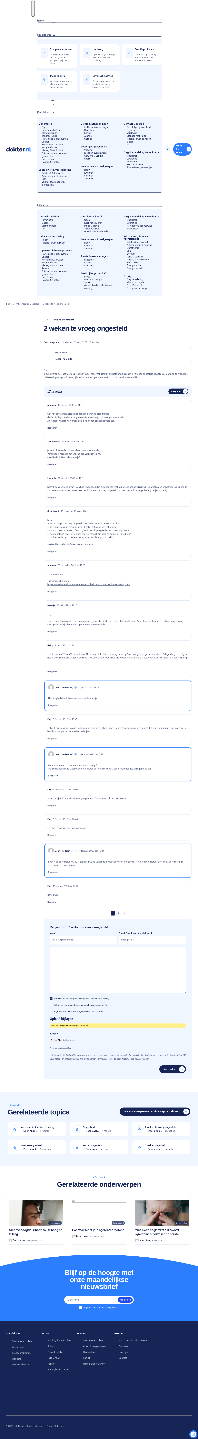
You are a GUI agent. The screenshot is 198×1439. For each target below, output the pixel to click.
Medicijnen (132, 155)
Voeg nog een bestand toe (60, 1048)
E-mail (135, 933)
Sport (87, 158)
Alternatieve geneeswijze (139, 167)
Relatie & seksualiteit (137, 242)
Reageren (176, 391)
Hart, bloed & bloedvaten (55, 138)
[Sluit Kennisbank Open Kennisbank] (52, 100)
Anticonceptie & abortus (54, 176)
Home (9, 304)
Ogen (44, 127)
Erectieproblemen (21, 1353)
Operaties (132, 158)
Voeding (88, 150)
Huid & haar (48, 277)
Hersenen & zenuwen (52, 144)
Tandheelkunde (49, 136)
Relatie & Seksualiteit (52, 173)
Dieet (87, 276)
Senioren (88, 175)
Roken (45, 239)
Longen (45, 141)
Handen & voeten (51, 162)
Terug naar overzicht (63, 319)
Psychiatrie (132, 130)
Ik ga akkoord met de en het (79, 1011)
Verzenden (170, 1069)
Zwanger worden (135, 268)
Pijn (128, 144)
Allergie (88, 136)
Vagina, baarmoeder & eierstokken (53, 183)
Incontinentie (18, 1347)
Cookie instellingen (35, 1426)
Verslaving (132, 133)
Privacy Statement (55, 1426)
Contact (123, 1358)
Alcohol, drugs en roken (139, 138)
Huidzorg (16, 1358)
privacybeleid (111, 1307)
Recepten (132, 161)
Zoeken (167, 149)
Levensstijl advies (21, 1364)
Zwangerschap (134, 265)
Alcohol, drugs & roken (53, 242)
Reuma (45, 268)
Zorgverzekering (135, 279)
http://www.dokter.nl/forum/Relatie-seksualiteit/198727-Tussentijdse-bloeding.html (88, 584)
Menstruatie (133, 248)
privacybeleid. (97, 1011)
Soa (129, 250)
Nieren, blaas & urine (52, 265)
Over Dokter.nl (134, 285)
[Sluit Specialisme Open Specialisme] (53, 22)
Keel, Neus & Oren (51, 130)
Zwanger (88, 178)
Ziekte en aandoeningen (96, 127)
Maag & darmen (50, 147)
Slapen (130, 141)
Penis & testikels (135, 256)
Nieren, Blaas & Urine (52, 150)
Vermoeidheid (49, 225)
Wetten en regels (135, 282)
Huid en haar (48, 159)
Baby (87, 170)
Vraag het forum (179, 149)
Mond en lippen (49, 133)
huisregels (79, 1011)
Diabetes (89, 130)
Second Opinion (135, 164)
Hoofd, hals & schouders (97, 231)
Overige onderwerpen (138, 288)
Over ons (123, 1346)
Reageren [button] (52, 428)
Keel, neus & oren (93, 222)
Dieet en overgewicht (95, 153)
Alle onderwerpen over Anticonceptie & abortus (152, 1111)
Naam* (53, 933)
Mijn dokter (132, 228)
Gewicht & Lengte (93, 155)
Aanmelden (125, 1300)
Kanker (87, 133)
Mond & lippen (91, 225)
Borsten (131, 253)
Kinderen (88, 172)
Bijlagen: (54, 1033)
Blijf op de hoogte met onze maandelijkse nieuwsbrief (79, 1005)
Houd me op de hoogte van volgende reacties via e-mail (80, 998)
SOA (44, 179)
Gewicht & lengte (93, 279)
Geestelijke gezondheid (139, 127)
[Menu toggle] (33, 8)
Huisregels (124, 1352)
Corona (88, 138)
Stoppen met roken (136, 136)
